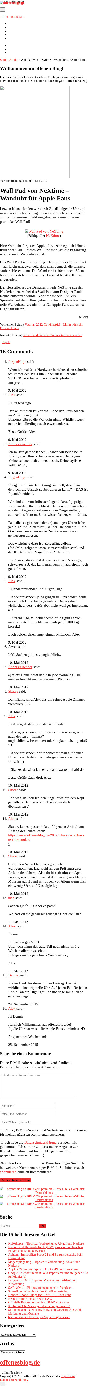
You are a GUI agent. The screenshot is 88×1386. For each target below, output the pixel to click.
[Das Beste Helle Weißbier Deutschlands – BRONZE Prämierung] (44, 1207)
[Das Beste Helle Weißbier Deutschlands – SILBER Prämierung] (44, 1200)
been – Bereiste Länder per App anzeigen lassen (39, 1317)
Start (3, 59)
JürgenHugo (17, 362)
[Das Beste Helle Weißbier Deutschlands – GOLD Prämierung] (44, 1192)
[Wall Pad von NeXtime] (44, 231)
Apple (13, 59)
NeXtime (53, 236)
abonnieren (8, 1172)
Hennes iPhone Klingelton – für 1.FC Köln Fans (39, 1295)
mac (11, 898)
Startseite (14, 23)
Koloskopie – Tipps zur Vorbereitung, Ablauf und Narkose (46, 1243)
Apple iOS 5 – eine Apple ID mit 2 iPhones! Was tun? (43, 1269)
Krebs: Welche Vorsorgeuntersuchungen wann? (39, 1306)
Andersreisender (20, 444)
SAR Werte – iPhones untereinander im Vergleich (40, 1287)
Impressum (15, 34)
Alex (11, 395)
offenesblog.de (20, 1362)
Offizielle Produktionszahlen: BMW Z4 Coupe (38, 1302)
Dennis (13, 975)
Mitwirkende (16, 27)
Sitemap (13, 31)
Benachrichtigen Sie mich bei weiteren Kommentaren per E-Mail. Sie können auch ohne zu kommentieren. (42, 1167)
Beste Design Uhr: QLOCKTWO (30, 1298)
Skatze (13, 691)
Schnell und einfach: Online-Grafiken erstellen (52, 335)
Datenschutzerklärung (22, 38)
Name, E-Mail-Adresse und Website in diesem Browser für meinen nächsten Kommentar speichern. (44, 1132)
